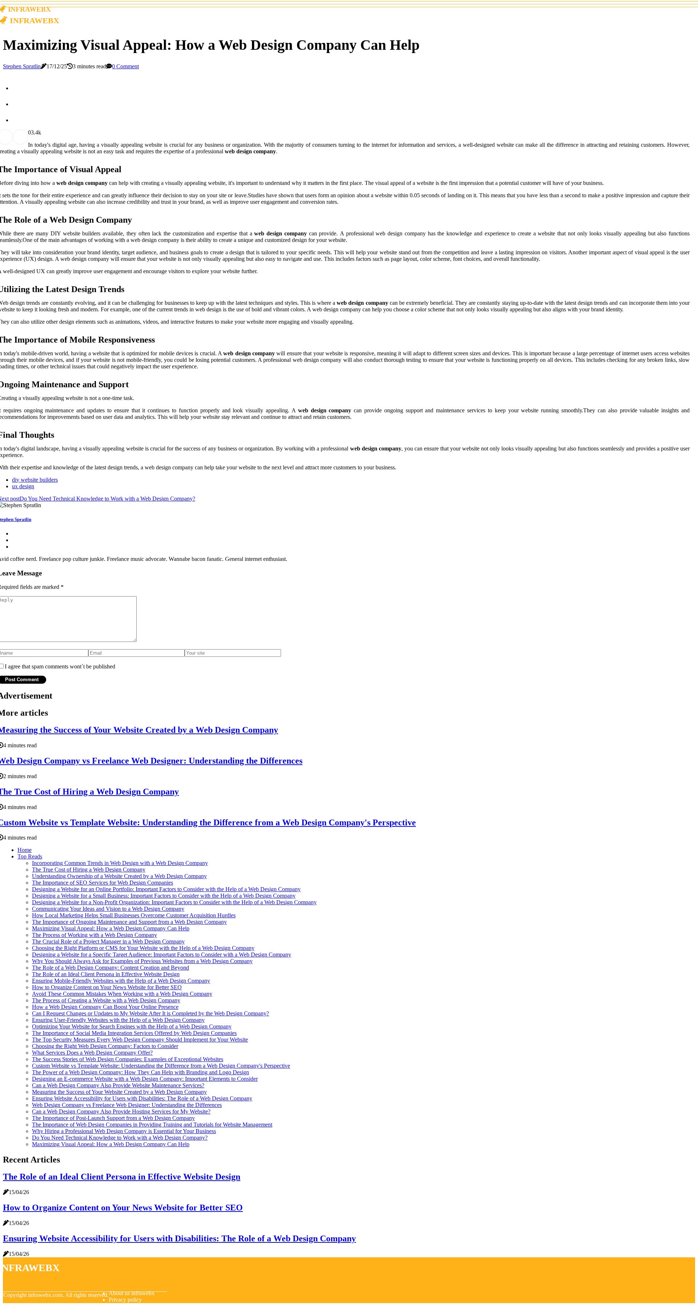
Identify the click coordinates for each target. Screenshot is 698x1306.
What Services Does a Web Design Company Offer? (92, 1053)
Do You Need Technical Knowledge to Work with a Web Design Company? (120, 1138)
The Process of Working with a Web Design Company (94, 935)
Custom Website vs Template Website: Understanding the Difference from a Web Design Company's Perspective (161, 1066)
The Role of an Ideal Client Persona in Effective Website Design (106, 974)
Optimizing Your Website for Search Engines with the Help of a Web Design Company (132, 1026)
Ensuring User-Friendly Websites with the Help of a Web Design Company (118, 1020)
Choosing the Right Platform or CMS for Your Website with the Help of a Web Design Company (143, 948)
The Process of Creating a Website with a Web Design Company (106, 1000)
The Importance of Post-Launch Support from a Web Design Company (113, 1118)
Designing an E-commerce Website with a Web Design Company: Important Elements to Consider (145, 1079)
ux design (23, 486)
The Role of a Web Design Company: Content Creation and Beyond (110, 968)
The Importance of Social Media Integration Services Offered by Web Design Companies (134, 1033)
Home (24, 850)
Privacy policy (125, 1300)
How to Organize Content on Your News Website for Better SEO (107, 987)
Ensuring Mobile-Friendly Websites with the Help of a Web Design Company (121, 981)
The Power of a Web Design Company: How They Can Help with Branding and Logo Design (140, 1072)
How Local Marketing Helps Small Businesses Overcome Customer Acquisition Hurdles (134, 915)
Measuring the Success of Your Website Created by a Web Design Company (119, 1092)
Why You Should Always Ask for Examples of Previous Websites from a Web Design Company (142, 961)
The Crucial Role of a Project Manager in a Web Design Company (108, 941)
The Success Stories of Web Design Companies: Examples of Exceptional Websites (127, 1059)
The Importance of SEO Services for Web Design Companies (102, 883)
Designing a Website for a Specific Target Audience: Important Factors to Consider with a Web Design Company (161, 954)
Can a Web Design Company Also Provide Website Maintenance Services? (118, 1085)
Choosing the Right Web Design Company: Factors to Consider (105, 1046)
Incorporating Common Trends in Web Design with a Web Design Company (120, 863)
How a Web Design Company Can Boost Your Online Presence (105, 1007)
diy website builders (35, 480)
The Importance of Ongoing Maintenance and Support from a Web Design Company (129, 922)
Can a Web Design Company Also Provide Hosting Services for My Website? (121, 1111)
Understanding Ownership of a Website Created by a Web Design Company (119, 876)
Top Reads (29, 856)
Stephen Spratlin (22, 66)
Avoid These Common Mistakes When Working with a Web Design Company (122, 994)
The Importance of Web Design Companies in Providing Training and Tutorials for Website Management (152, 1124)
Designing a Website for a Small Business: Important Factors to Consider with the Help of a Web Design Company (164, 896)
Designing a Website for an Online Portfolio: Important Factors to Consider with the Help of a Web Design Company (166, 889)
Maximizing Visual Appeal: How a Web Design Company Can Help (110, 928)
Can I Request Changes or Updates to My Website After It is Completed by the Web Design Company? (150, 1013)
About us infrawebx (132, 1293)
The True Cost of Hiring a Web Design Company (88, 869)
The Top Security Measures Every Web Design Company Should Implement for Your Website (140, 1039)
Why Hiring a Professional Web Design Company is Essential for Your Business (124, 1131)
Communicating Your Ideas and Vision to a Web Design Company (108, 909)
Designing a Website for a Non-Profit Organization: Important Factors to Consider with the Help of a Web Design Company (174, 902)
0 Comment (125, 66)
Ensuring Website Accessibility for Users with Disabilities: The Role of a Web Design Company (142, 1098)
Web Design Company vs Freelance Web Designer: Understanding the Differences (127, 1105)
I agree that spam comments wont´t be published (60, 666)
